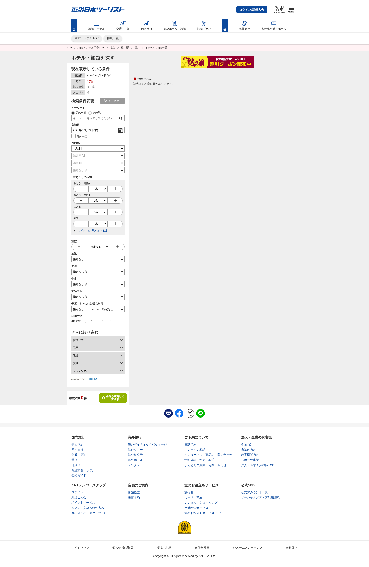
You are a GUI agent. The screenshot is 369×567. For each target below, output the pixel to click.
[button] (251, 9)
